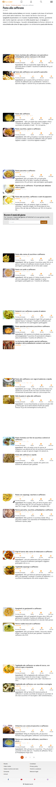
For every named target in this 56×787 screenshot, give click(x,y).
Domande (6, 771)
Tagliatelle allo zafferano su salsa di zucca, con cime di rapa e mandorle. (32, 666)
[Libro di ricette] (21, 2)
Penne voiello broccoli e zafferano (27, 624)
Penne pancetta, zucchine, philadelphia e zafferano (34, 510)
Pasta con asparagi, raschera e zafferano (30, 495)
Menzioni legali (34, 771)
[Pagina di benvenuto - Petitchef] (3, 5)
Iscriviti (43, 222)
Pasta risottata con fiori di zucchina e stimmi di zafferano (32, 438)
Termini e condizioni (35, 769)
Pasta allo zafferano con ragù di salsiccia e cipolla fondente (33, 380)
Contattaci (33, 763)
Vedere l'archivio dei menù (11, 769)
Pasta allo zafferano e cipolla (25, 455)
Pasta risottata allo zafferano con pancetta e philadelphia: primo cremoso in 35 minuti (31, 56)
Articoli (6, 774)
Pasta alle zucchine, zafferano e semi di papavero (33, 197)
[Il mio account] (31, 2)
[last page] (34, 757)
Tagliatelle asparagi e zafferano (26, 567)
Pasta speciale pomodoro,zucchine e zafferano (32, 326)
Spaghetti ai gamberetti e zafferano (28, 608)
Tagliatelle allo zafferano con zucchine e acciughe (33, 684)
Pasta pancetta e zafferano (25, 171)
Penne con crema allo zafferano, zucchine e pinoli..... (31, 740)
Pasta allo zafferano (22, 114)
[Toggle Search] (41, 2)
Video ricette (7, 766)
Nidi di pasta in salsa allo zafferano (28, 396)
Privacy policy (34, 766)
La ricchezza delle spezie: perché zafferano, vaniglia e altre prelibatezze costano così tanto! (32, 342)
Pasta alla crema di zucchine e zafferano (30, 254)
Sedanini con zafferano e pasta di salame (30, 311)
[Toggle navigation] (51, 2)
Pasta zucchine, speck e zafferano (28, 129)
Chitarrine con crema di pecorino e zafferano (31, 726)
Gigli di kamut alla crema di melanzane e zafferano (33, 552)
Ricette (6, 763)
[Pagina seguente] (30, 757)
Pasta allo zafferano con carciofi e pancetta (31, 72)
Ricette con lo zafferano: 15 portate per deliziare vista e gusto (33, 186)
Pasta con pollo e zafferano (25, 269)
